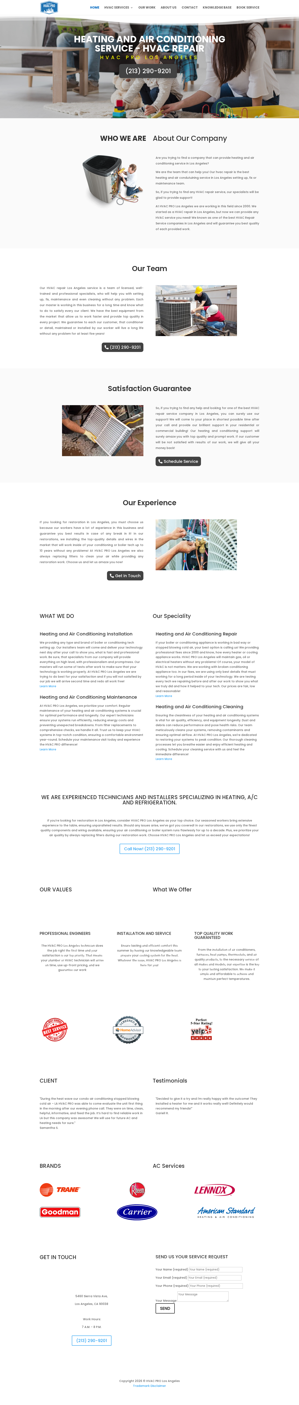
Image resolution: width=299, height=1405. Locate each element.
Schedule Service (181, 461)
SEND (165, 1308)
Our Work (147, 8)
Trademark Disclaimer (149, 1386)
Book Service (248, 8)
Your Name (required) (172, 1269)
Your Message (166, 1301)
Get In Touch (128, 576)
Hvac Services (116, 8)
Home (94, 8)
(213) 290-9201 (148, 71)
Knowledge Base (217, 8)
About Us (169, 8)
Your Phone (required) (172, 1286)
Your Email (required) (171, 1278)
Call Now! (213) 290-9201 (149, 849)
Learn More (48, 686)
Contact (190, 8)
